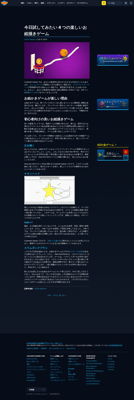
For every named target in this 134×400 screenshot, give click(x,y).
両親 (28, 364)
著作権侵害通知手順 (115, 345)
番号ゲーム (54, 364)
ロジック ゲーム (36, 85)
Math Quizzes (90, 378)
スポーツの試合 (77, 251)
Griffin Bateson (30, 39)
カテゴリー (70, 3)
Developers (30, 375)
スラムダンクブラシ (36, 247)
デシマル (71, 377)
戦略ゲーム (54, 359)
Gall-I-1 (28, 222)
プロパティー (72, 380)
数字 (36, 3)
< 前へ (49, 295)
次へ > (64, 295)
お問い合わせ (31, 377)
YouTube (111, 369)
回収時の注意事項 (32, 348)
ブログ (29, 372)
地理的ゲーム (54, 377)
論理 (42, 3)
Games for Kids (32, 359)
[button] (104, 3)
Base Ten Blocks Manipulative (91, 367)
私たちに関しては (32, 361)
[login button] (131, 3)
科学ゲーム (54, 375)
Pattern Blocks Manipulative (91, 375)
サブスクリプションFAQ (35, 367)
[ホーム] (4, 3)
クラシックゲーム (56, 372)
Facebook (111, 367)
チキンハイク (32, 173)
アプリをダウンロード (57, 380)
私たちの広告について (56, 348)
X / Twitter (111, 361)
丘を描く (29, 145)
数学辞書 (71, 369)
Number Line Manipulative (94, 371)
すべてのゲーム (82, 3)
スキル (29, 3)
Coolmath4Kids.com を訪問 (113, 61)
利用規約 (44, 348)
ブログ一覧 (57, 295)
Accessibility (31, 380)
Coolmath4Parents (92, 384)
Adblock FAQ (70, 348)
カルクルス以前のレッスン (76, 365)
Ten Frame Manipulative (94, 363)
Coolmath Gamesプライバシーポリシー (45, 343)
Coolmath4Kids (91, 361)
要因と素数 (72, 374)
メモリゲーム (54, 369)
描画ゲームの (31, 92)
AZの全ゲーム (105, 144)
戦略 (22, 3)
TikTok (110, 359)
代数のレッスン (73, 359)
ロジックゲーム (55, 367)
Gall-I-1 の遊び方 (54, 241)
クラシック (50, 3)
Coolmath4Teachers (93, 381)
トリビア (61, 3)
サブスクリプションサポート (36, 369)
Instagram (111, 364)
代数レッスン (72, 361)
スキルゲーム (54, 361)
